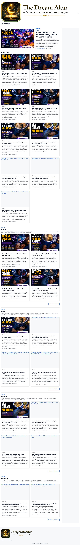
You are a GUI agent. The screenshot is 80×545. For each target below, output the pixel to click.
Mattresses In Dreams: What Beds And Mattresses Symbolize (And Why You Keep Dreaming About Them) (14, 372)
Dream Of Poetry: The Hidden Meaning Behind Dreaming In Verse (46, 34)
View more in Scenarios (54, 471)
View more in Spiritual (54, 303)
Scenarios (37, 30)
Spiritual (3, 71)
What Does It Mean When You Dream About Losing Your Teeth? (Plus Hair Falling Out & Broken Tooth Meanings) (44, 372)
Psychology (4, 478)
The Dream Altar (5, 23)
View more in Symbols (54, 388)
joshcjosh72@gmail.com (41, 48)
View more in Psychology (53, 519)
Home (78, 13)
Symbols (3, 140)
